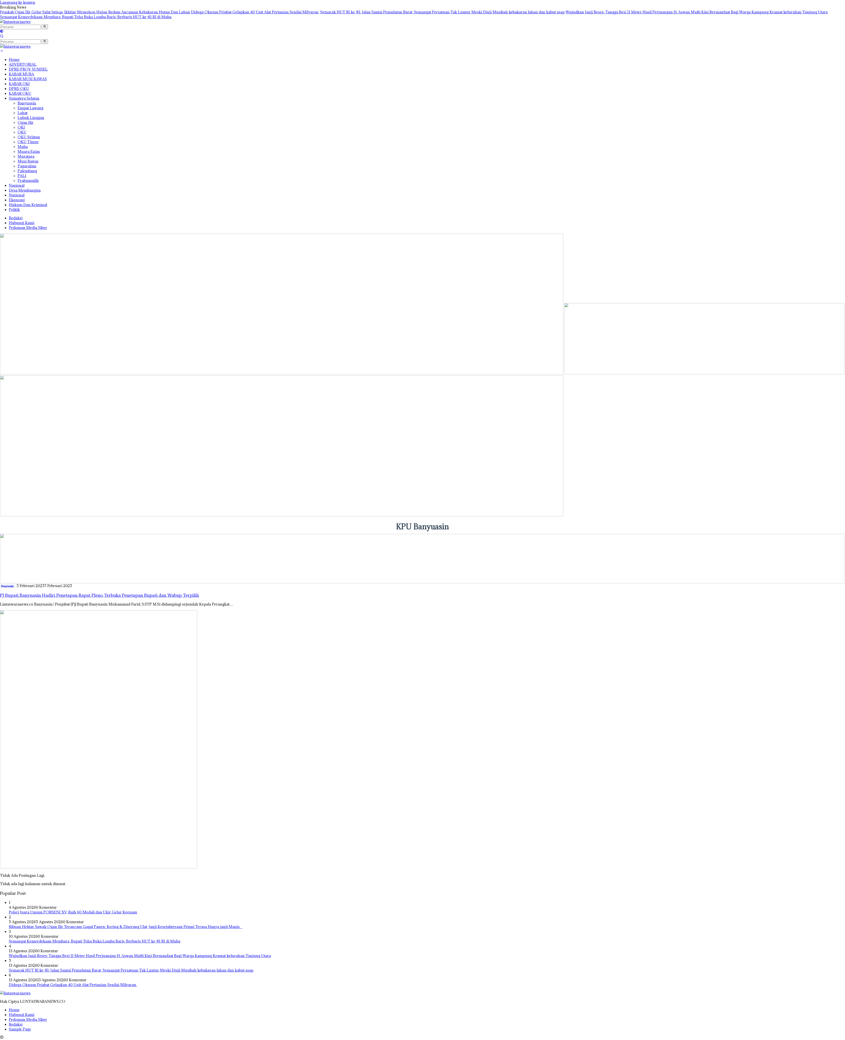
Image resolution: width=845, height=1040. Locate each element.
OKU (22, 132)
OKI (21, 127)
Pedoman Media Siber (28, 227)
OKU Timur (28, 141)
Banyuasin (27, 103)
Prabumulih (28, 180)
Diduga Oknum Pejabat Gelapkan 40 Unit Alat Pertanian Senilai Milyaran (255, 12)
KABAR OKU (20, 93)
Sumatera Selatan (24, 98)
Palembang (27, 170)
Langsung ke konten (17, 2)
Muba (23, 146)
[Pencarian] (2, 36)
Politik (14, 209)
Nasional (16, 185)
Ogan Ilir (25, 122)
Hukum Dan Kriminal (28, 204)
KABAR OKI (19, 83)
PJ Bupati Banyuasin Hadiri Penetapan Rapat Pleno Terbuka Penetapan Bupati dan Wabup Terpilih (99, 595)
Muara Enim (29, 151)
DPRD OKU (19, 88)
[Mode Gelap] (2, 31)
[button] (45, 26)
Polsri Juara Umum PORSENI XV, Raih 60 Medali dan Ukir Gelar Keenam (73, 912)
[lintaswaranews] (15, 21)
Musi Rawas (28, 161)
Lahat (23, 112)
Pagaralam (27, 166)
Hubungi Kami (21, 222)
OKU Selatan (29, 137)
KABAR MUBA (21, 74)
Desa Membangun (25, 190)
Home (14, 59)
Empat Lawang (30, 108)
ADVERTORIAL (23, 64)
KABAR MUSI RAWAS (28, 79)
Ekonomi (17, 200)
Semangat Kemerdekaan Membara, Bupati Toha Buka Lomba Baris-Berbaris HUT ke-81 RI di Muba (85, 17)
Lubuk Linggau (31, 117)
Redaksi (15, 218)
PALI (22, 175)
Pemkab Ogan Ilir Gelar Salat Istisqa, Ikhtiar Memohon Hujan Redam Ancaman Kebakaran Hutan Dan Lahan (95, 12)
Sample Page (20, 1029)
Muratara (26, 156)
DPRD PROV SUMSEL (28, 69)
